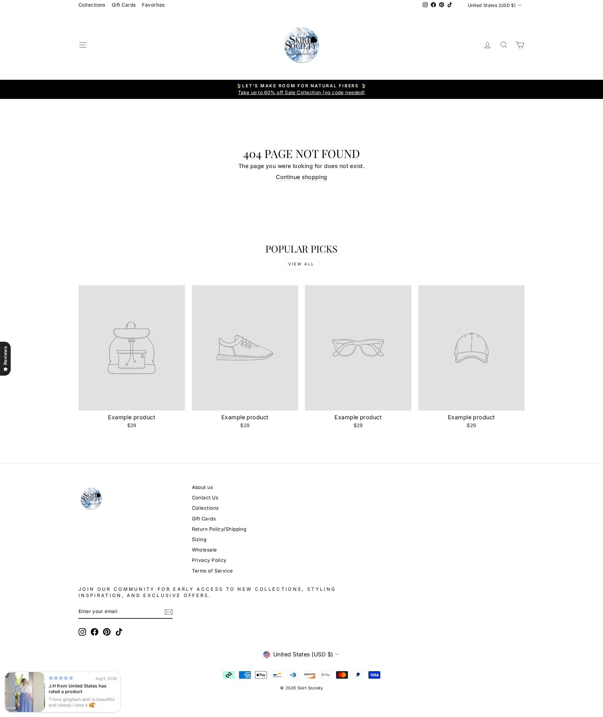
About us (202, 487)
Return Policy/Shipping (219, 529)
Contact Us (205, 498)
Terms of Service (212, 571)
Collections (92, 5)
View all (301, 264)
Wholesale (204, 550)
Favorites (153, 5)
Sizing (199, 539)
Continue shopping (301, 177)
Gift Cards (124, 5)
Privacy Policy (209, 560)
